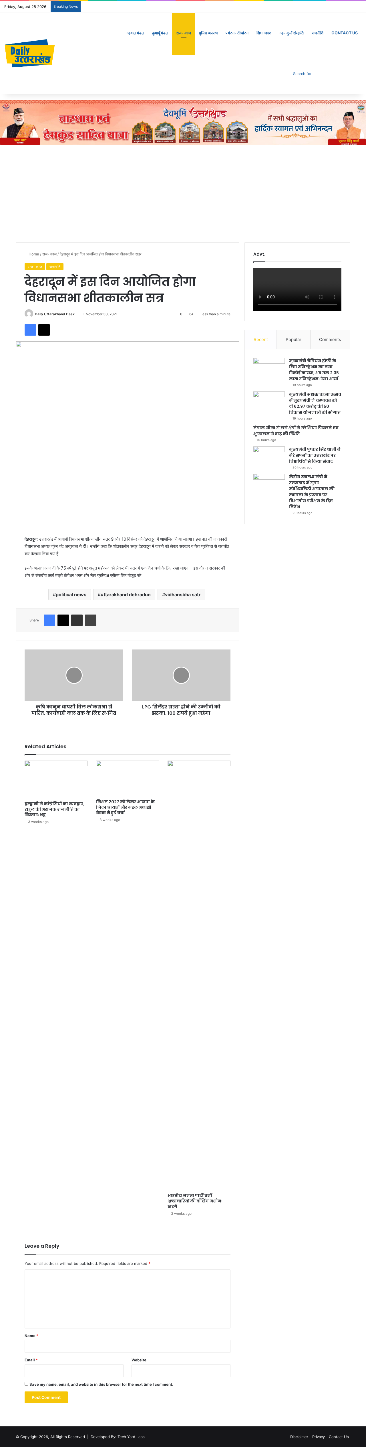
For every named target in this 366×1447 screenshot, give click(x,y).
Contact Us (344, 32)
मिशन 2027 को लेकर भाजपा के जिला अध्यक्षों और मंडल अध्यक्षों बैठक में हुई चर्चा (125, 807)
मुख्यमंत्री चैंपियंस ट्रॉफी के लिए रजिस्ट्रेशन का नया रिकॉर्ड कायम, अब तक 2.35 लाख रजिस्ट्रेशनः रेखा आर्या (314, 370)
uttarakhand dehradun (126, 594)
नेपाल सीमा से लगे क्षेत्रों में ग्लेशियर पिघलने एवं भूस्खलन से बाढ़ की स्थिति (296, 431)
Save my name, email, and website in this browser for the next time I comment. (101, 1384)
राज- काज (183, 32)
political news (71, 594)
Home (33, 254)
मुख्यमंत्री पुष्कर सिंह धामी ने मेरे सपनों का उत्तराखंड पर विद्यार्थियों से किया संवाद (315, 455)
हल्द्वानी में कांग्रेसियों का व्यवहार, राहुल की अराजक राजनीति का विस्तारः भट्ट (54, 809)
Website (139, 1360)
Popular (293, 339)
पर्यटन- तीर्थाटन (237, 32)
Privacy (318, 1436)
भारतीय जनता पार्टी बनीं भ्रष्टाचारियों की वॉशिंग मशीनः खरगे (195, 1201)
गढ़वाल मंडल (135, 32)
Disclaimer (299, 1436)
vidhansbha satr (183, 594)
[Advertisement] (183, 193)
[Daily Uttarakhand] (29, 53)
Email (31, 1360)
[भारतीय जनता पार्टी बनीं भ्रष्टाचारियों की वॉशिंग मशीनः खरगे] (199, 975)
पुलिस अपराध (208, 32)
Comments (330, 339)
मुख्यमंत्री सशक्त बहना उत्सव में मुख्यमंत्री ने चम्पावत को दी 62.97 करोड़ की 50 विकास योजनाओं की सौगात (315, 403)
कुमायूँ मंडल (160, 32)
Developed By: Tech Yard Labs (118, 1436)
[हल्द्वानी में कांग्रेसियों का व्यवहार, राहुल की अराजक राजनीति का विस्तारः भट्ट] (56, 779)
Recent (261, 339)
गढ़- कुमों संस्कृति (291, 32)
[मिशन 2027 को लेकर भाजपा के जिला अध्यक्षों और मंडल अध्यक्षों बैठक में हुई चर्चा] (127, 778)
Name (31, 1335)
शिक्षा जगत (263, 32)
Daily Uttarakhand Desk (55, 314)
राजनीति (317, 32)
